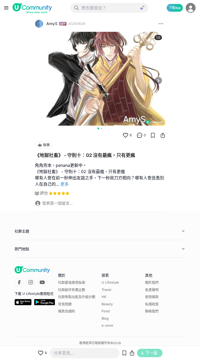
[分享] (162, 135)
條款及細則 (66, 311)
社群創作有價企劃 (71, 290)
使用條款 (152, 297)
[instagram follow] (30, 282)
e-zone (107, 325)
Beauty (107, 304)
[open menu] (6, 8)
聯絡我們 (152, 311)
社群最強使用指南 (71, 282)
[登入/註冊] (190, 8)
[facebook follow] (19, 282)
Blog (105, 318)
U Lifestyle (110, 282)
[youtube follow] (42, 282)
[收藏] (153, 135)
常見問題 (65, 304)
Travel (106, 290)
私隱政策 (152, 304)
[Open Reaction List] (161, 23)
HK (104, 297)
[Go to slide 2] (101, 128)
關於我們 (152, 282)
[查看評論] (139, 135)
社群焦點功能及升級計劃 (76, 297)
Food (106, 311)
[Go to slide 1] (98, 128)
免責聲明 (152, 290)
